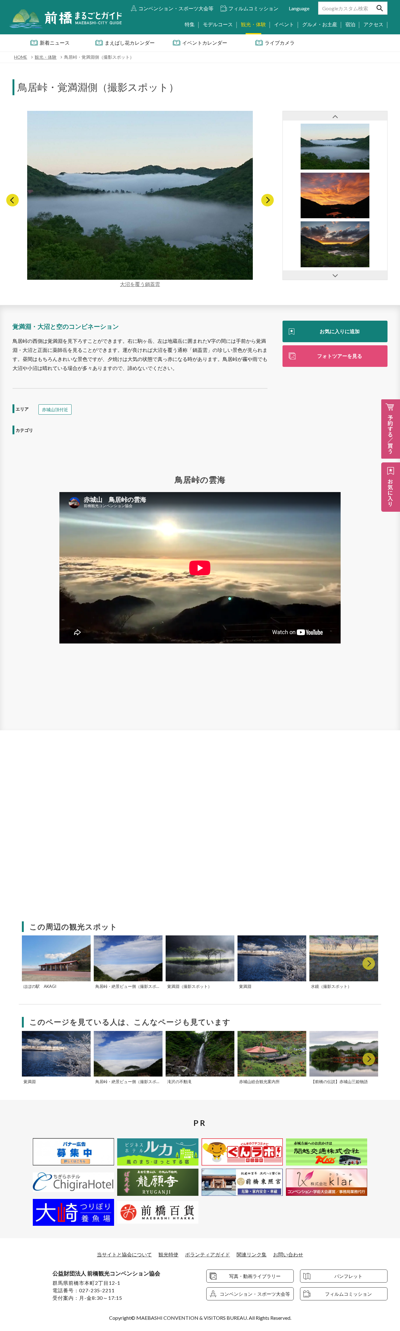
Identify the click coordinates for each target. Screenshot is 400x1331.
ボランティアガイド (207, 1254)
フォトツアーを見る (339, 356)
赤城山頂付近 (55, 409)
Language (299, 8)
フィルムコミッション (253, 8)
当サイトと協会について (124, 1254)
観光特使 (168, 1254)
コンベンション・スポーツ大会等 (175, 8)
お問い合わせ (288, 1254)
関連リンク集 (252, 1254)
